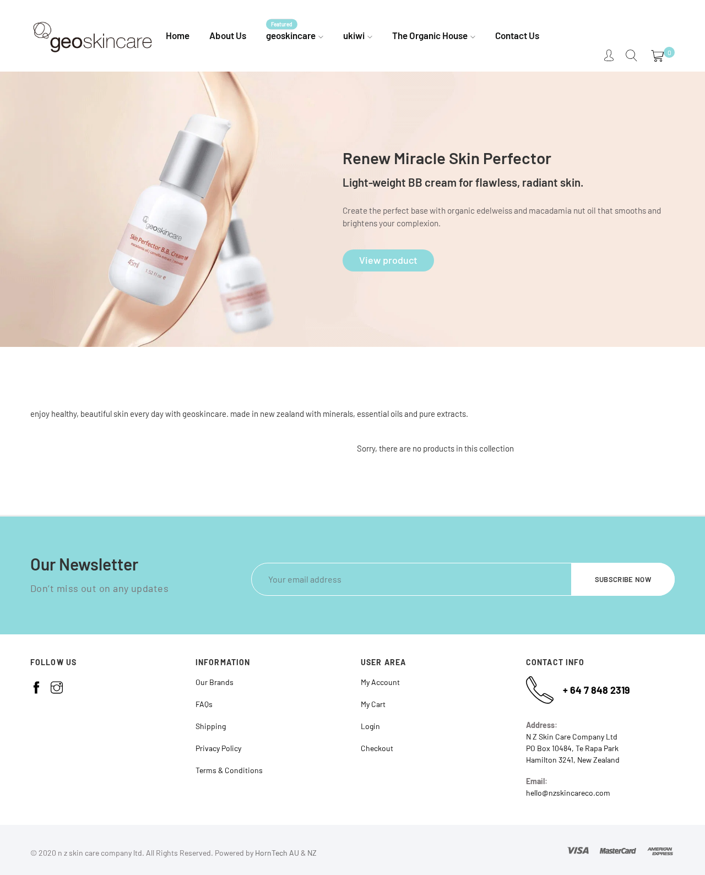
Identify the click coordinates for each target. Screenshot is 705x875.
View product (388, 260)
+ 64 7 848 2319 (596, 690)
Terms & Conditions (229, 770)
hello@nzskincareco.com (568, 792)
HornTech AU (277, 852)
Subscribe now (623, 579)
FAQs (204, 704)
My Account (380, 682)
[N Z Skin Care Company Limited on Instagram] (57, 688)
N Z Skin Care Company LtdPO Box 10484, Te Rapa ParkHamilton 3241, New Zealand (573, 748)
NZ (312, 852)
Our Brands (215, 682)
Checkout (377, 748)
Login (370, 726)
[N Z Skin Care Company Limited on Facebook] (36, 688)
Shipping (211, 726)
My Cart (373, 704)
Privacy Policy (218, 748)
